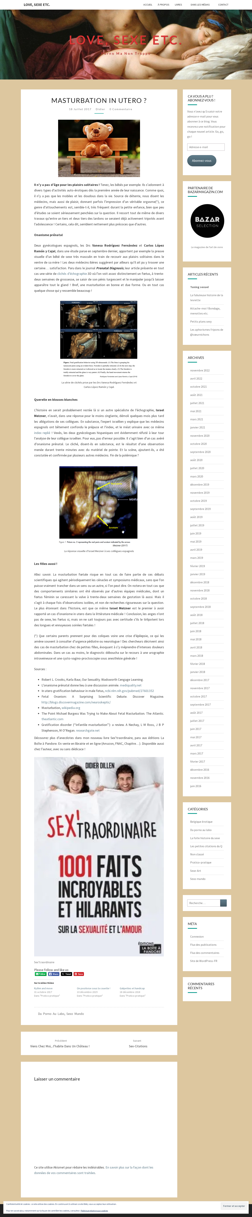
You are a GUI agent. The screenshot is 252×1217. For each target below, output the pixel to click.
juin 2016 (195, 786)
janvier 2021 (197, 427)
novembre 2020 (200, 435)
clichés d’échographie (72, 273)
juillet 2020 (197, 468)
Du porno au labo (51, 1014)
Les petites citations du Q (206, 846)
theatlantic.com (52, 719)
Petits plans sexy (201, 321)
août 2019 (196, 517)
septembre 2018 (200, 607)
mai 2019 (195, 541)
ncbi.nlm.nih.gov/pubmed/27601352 (129, 691)
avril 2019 (196, 549)
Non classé (197, 854)
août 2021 (196, 395)
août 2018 (196, 615)
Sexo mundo (75, 1014)
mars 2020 (196, 476)
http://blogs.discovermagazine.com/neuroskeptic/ (76, 702)
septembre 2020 (200, 452)
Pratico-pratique (200, 862)
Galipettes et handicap (132, 988)
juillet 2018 (197, 623)
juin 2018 (195, 631)
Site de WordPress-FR (203, 961)
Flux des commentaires (204, 953)
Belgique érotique (201, 821)
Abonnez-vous (201, 160)
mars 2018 (196, 655)
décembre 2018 (199, 582)
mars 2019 (196, 558)
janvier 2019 (197, 574)
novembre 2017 (200, 688)
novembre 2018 (200, 590)
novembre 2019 (200, 492)
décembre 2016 (199, 769)
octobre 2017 (198, 696)
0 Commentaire (121, 109)
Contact (223, 4)
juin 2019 (195, 533)
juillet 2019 (197, 525)
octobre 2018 (198, 598)
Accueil (147, 4)
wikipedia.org (71, 708)
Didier (100, 109)
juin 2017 (195, 729)
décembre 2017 (199, 680)
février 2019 (197, 566)
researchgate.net (88, 730)
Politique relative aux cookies (94, 1210)
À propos (163, 4)
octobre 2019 (198, 501)
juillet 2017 (197, 721)
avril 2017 (196, 745)
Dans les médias (200, 4)
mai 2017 (195, 737)
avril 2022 (196, 378)
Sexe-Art (195, 870)
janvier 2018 (197, 672)
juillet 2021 (197, 403)
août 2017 (196, 712)
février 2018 (197, 664)
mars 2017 (196, 753)
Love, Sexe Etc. (37, 4)
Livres (178, 4)
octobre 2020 (198, 444)
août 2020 (196, 460)
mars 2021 (196, 419)
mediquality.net (130, 685)
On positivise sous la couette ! (93, 988)
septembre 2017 (200, 704)
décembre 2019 (199, 484)
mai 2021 (195, 411)
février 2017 (197, 761)
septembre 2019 (200, 509)
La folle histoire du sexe (205, 838)
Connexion (197, 936)
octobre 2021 (198, 386)
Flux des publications (203, 944)
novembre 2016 (200, 778)
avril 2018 (196, 647)
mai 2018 (195, 639)
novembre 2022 (200, 370)
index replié (42, 433)
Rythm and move (43, 988)
